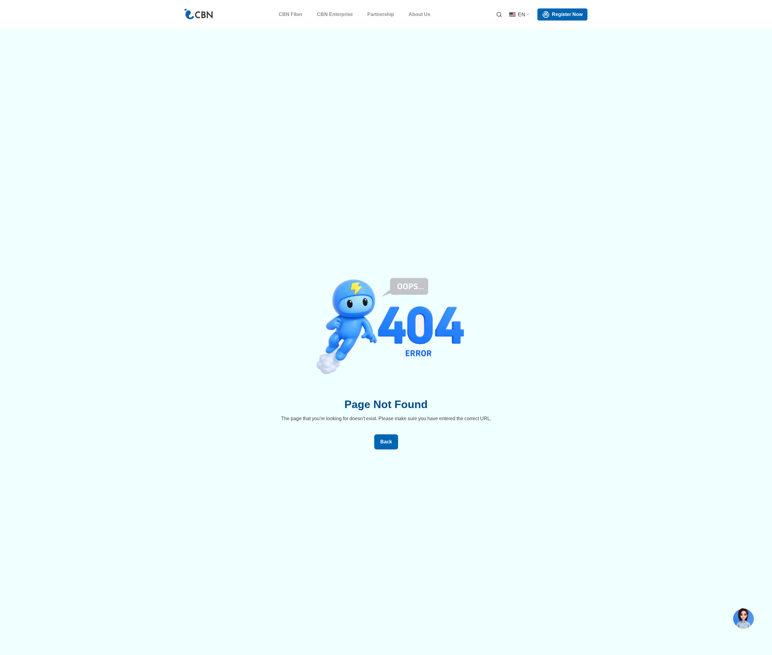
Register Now (567, 14)
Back (386, 441)
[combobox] (519, 14)
